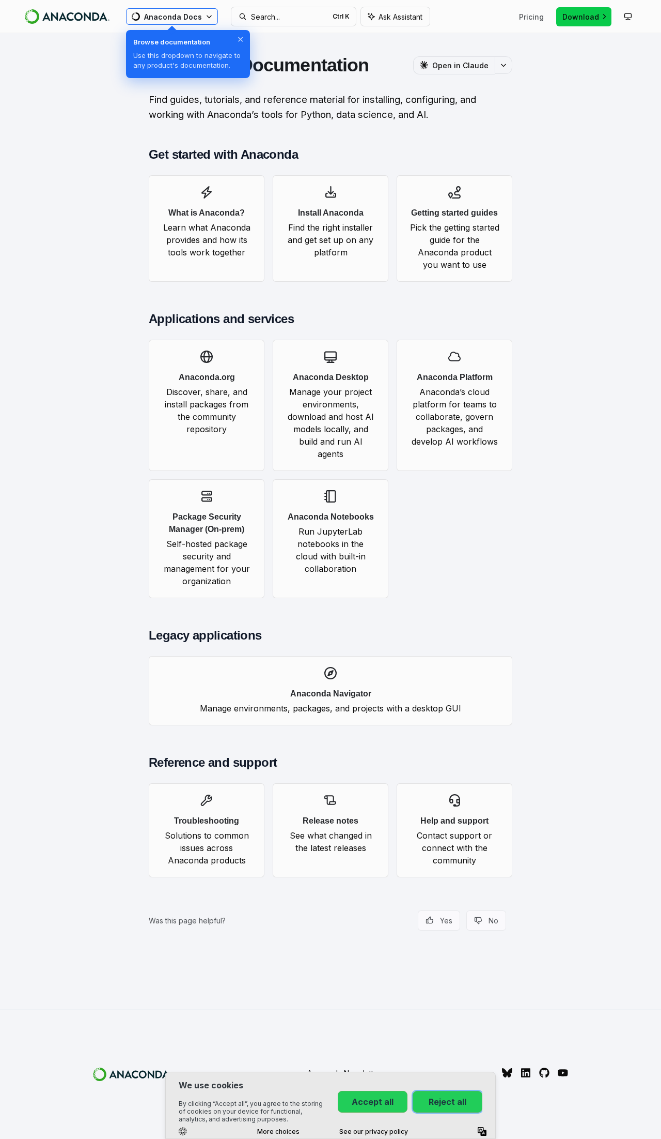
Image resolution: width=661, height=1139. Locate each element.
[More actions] (503, 65)
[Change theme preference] (628, 16)
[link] (206, 228)
